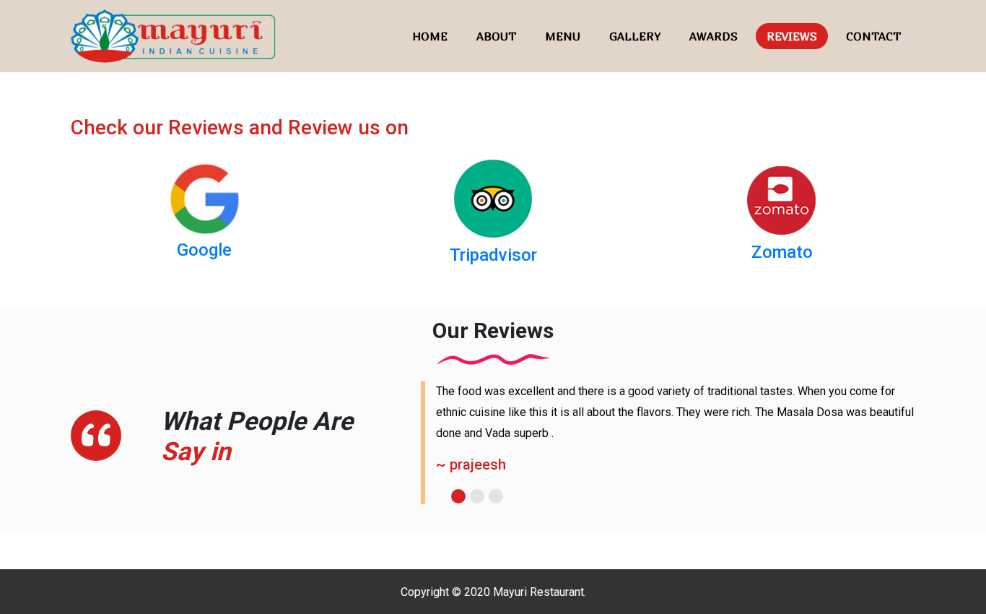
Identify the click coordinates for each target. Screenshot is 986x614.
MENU (562, 36)
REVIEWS (792, 36)
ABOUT (496, 36)
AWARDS (713, 36)
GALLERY (634, 36)
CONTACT (873, 36)
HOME (430, 36)
